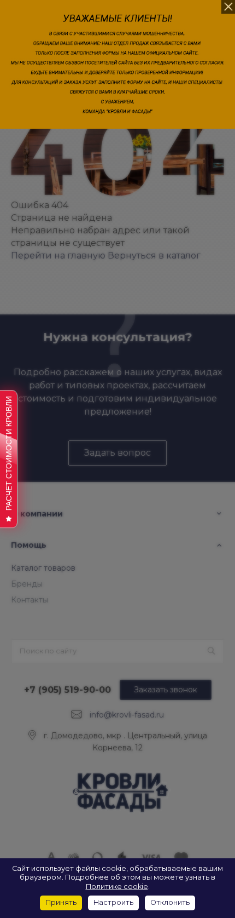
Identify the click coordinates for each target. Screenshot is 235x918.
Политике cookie (117, 886)
